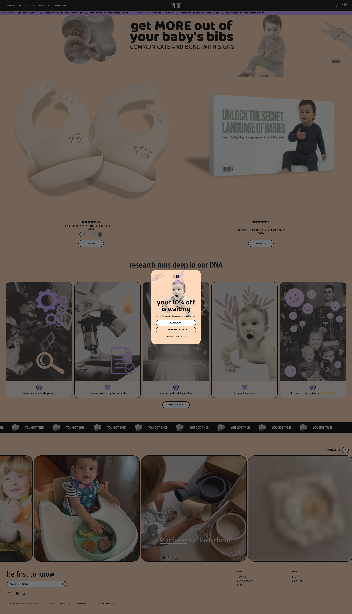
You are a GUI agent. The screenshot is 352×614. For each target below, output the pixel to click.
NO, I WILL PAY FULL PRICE (176, 329)
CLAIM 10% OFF (176, 323)
